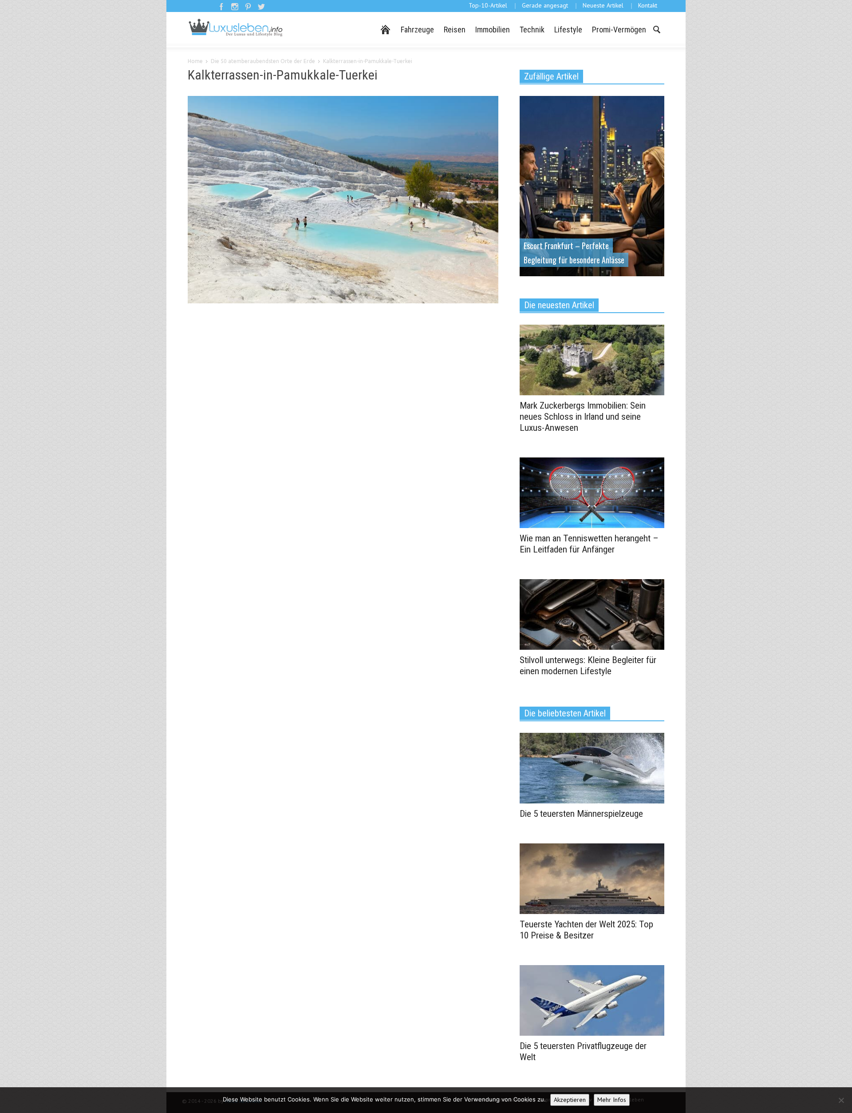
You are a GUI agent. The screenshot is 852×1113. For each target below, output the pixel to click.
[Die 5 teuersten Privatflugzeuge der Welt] (592, 1000)
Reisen (454, 29)
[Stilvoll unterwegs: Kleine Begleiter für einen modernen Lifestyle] (592, 614)
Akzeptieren (570, 1100)
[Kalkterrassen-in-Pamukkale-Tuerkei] (343, 201)
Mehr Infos (611, 1100)
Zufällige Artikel (551, 76)
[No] (840, 1100)
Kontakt (647, 5)
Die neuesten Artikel (559, 305)
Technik (532, 29)
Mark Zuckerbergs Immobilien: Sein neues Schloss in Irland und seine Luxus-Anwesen (583, 416)
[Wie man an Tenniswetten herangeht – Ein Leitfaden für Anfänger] (592, 492)
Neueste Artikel (603, 5)
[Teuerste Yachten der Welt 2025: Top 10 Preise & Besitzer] (592, 878)
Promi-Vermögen (619, 29)
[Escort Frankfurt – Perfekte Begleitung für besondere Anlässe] (592, 185)
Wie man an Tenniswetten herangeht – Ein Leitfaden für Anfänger (589, 544)
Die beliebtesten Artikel (565, 713)
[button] (656, 29)
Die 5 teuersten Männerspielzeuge (581, 813)
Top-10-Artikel (488, 5)
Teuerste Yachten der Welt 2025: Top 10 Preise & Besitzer (586, 930)
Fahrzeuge (417, 29)
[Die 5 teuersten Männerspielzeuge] (592, 767)
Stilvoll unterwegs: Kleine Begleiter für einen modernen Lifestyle (588, 665)
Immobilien (492, 29)
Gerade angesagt (545, 5)
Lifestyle (568, 29)
